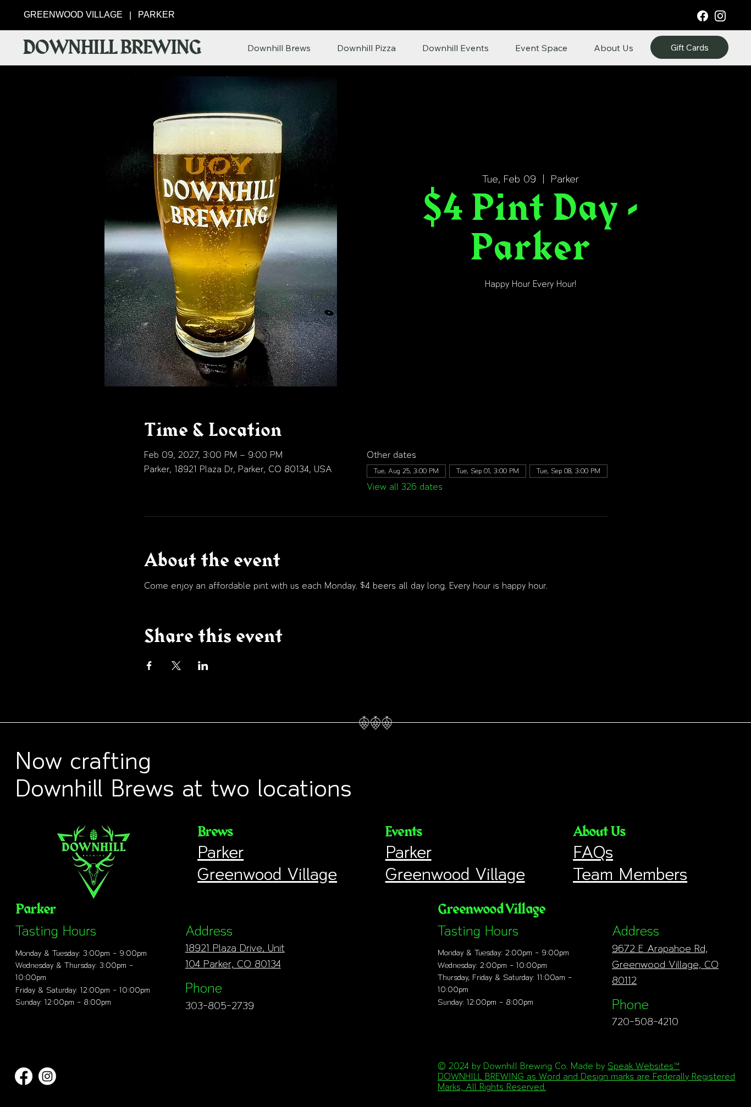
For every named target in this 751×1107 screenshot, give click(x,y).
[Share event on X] (176, 665)
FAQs (593, 852)
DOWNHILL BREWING (111, 48)
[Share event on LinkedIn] (203, 665)
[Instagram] (720, 15)
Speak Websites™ (644, 1066)
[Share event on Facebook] (149, 665)
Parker (220, 852)
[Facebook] (702, 15)
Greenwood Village (267, 874)
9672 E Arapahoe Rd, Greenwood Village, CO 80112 (665, 964)
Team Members (630, 874)
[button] (613, 47)
